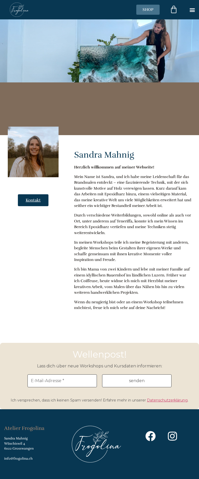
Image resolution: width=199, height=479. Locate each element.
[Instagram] (172, 436)
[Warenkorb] (174, 10)
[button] (192, 9)
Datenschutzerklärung (167, 400)
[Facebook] (150, 436)
